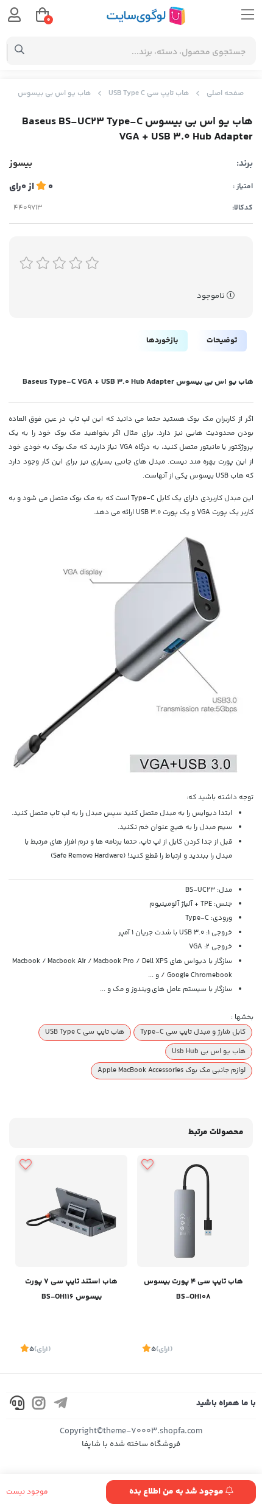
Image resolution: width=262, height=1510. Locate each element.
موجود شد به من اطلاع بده (177, 1491)
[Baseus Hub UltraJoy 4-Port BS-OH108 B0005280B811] (193, 1211)
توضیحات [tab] (222, 340)
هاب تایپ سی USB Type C (148, 93)
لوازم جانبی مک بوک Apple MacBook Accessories (171, 1070)
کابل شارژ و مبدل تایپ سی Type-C (193, 1031)
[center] (19, 51)
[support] (17, 1405)
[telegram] (61, 1405)
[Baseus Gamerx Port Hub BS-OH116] (71, 1211)
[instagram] (39, 1405)
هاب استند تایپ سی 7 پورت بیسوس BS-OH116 (71, 1289)
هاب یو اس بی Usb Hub (209, 1051)
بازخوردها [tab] (162, 340)
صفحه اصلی (225, 93)
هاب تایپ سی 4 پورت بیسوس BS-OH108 (193, 1289)
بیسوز (20, 164)
